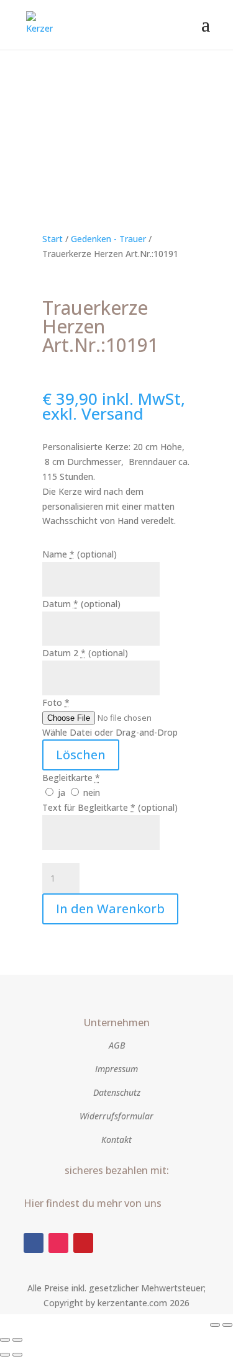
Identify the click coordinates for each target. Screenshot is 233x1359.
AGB (117, 1045)
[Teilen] (5, 1340)
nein (90, 792)
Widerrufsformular (116, 1116)
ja (61, 792)
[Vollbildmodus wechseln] (227, 1325)
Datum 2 (85, 653)
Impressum (116, 1069)
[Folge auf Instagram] (58, 1243)
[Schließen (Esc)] (17, 1340)
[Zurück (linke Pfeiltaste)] (5, 1355)
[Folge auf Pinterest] (83, 1243)
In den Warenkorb (110, 908)
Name (79, 554)
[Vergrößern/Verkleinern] (215, 1325)
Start (52, 239)
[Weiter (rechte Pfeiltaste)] (17, 1355)
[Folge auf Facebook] (33, 1243)
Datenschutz (116, 1092)
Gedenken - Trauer (108, 239)
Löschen (81, 754)
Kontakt (116, 1139)
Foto (56, 702)
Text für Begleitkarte (110, 807)
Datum (81, 604)
